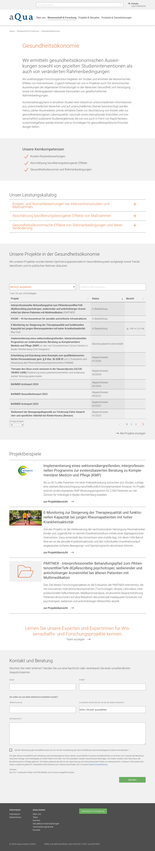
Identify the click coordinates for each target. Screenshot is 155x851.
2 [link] (131, 424)
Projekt (15, 298)
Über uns (37, 814)
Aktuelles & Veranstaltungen (46, 823)
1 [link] (126, 424)
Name (11, 680)
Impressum (14, 814)
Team (35, 817)
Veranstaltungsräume (43, 827)
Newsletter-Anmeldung (93, 811)
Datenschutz (15, 817)
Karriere (36, 820)
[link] (121, 424)
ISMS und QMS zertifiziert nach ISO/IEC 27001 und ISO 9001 (72, 844)
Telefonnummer (15, 702)
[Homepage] (21, 19)
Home (11, 31)
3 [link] (136, 424)
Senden (132, 779)
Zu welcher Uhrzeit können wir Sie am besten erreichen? (101, 702)
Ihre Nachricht (15, 719)
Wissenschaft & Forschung (28, 31)
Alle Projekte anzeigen (132, 433)
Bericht (130, 298)
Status (95, 298)
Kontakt (36, 830)
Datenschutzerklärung (98, 764)
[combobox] (42, 287)
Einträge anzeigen (16, 421)
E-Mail (82, 680)
